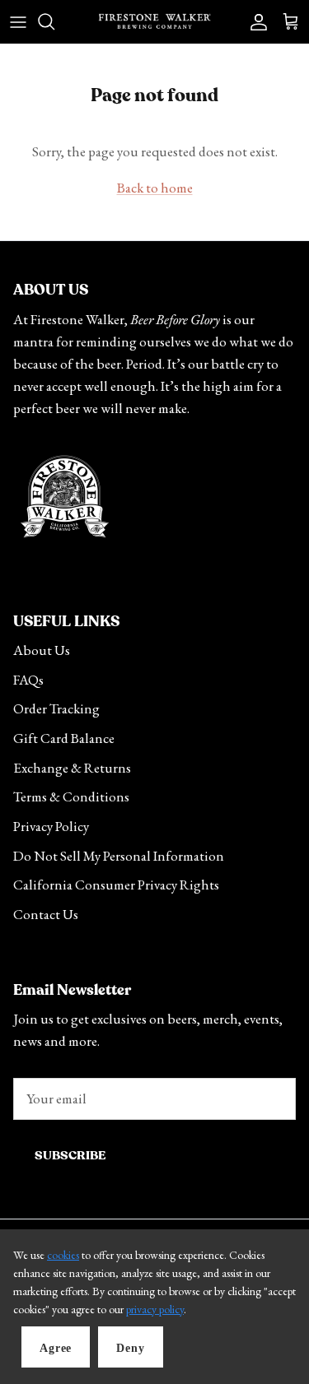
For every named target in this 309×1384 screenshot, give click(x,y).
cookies (63, 1254)
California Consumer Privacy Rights (116, 884)
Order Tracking (56, 708)
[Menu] (18, 21)
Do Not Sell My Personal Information (118, 856)
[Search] (54, 21)
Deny (130, 1348)
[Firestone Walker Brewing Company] (154, 21)
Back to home (155, 188)
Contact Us (45, 914)
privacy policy (155, 1309)
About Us (41, 650)
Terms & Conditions (71, 796)
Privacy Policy (51, 826)
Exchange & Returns (72, 768)
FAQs (28, 680)
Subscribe (70, 1155)
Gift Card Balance (64, 738)
